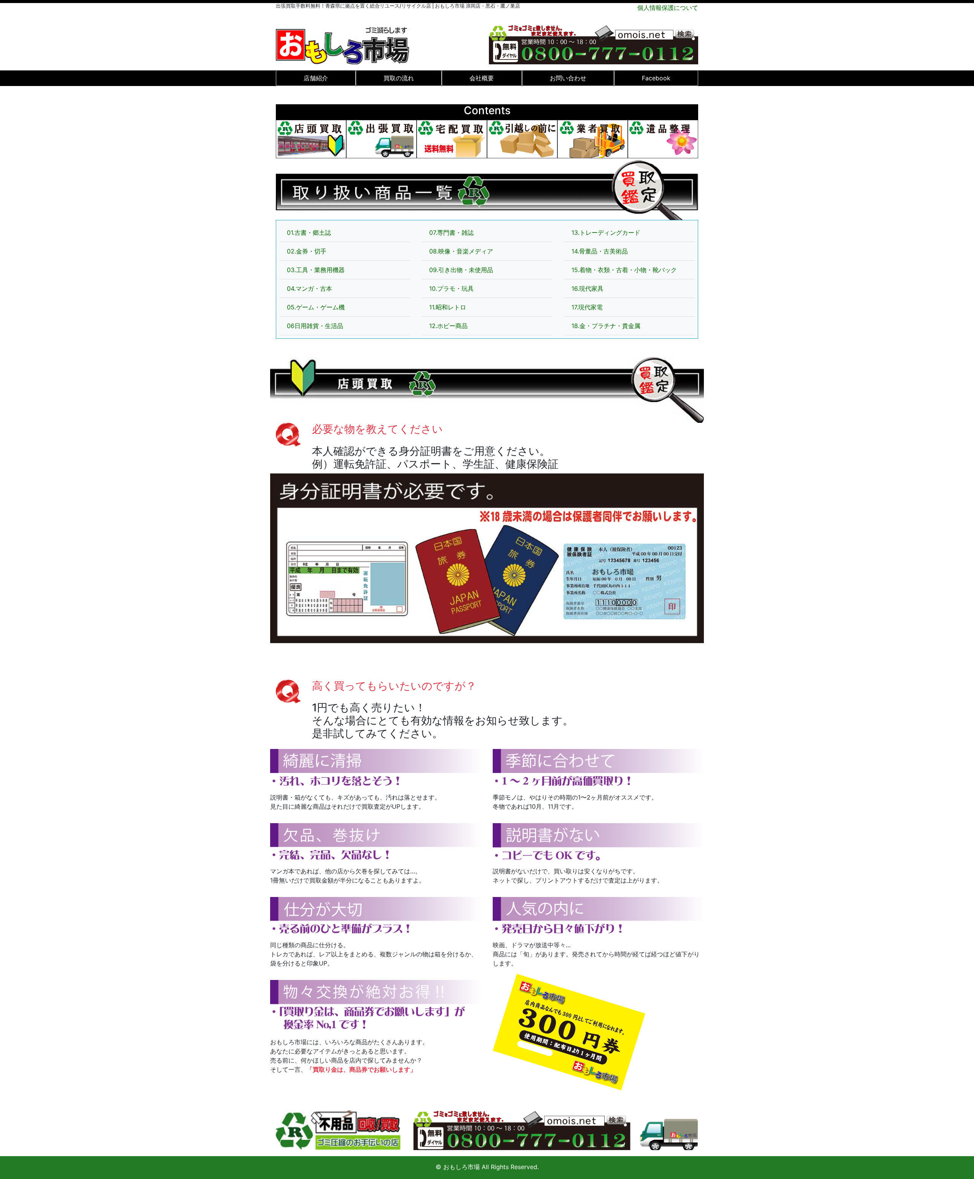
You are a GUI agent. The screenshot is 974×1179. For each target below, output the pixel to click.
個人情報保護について (667, 7)
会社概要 (481, 78)
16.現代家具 (587, 288)
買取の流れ (399, 78)
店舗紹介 (316, 78)
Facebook (656, 78)
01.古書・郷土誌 (309, 232)
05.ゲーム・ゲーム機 (316, 307)
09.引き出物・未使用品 (461, 270)
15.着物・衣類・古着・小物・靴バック (624, 270)
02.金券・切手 (306, 251)
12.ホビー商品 (448, 326)
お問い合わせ (568, 78)
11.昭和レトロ (447, 307)
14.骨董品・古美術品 (599, 251)
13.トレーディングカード (605, 232)
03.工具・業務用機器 (316, 270)
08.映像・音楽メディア (461, 251)
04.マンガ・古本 (309, 288)
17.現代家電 (587, 307)
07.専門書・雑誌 (451, 232)
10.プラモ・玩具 (451, 288)
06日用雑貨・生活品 (315, 326)
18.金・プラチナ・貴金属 (605, 326)
